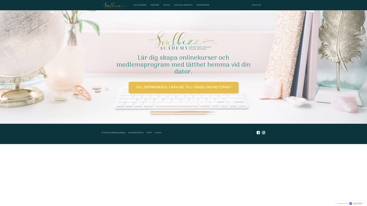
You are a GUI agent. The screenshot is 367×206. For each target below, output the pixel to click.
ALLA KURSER (140, 5)
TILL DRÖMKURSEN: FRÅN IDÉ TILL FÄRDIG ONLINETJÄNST (183, 87)
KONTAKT (155, 5)
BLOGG (167, 5)
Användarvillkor (136, 132)
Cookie (158, 132)
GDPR (149, 132)
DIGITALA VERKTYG (184, 5)
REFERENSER (203, 5)
